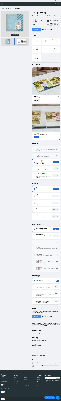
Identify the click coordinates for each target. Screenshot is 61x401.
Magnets (25, 377)
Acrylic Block (26, 387)
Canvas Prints (16, 387)
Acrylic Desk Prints (27, 385)
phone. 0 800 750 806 (5, 388)
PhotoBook (16, 377)
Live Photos (44, 3)
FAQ (37, 385)
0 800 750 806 (4, 0)
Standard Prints (17, 381)
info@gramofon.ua (4, 381)
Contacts (38, 377)
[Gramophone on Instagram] (4, 392)
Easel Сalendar (26, 379)
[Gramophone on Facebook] (2, 392)
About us (38, 381)
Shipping (38, 379)
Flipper (15, 379)
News (38, 383)
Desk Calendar (26, 381)
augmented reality (44, 365)
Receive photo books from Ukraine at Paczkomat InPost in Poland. (31, 0)
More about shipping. (43, 340)
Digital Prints (16, 383)
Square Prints (16, 385)
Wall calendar (26, 383)
